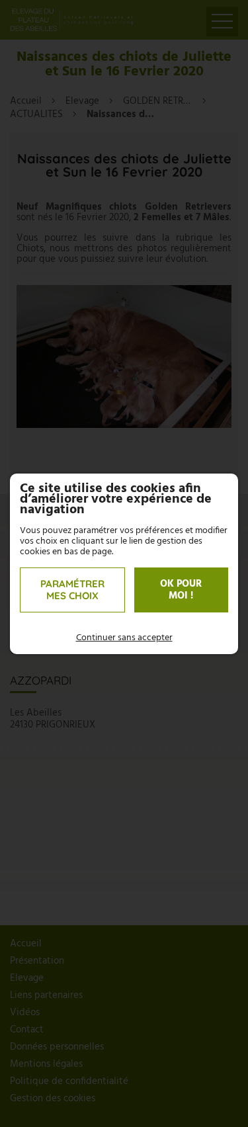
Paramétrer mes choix (72, 589)
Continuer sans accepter (124, 638)
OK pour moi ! (181, 590)
